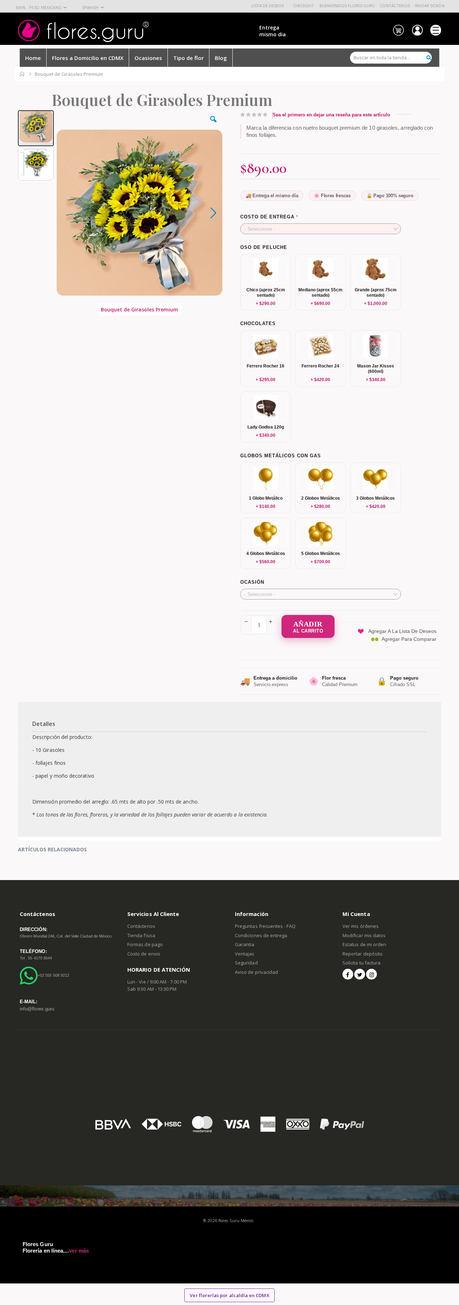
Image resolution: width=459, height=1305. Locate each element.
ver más (79, 1251)
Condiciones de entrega (261, 935)
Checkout (303, 5)
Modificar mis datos (363, 935)
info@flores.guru (37, 1009)
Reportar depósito (362, 953)
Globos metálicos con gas (280, 455)
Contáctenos (395, 5)
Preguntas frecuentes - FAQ (265, 926)
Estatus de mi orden (364, 944)
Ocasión (252, 582)
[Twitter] (359, 974)
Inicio (22, 74)
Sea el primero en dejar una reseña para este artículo (331, 114)
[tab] (229, 716)
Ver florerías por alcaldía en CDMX (229, 1295)
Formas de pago (145, 944)
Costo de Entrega (267, 216)
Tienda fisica (141, 935)
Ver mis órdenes (360, 926)
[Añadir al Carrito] (308, 626)
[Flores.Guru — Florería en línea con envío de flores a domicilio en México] (83, 31)
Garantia (245, 944)
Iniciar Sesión (430, 5)
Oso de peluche (263, 247)
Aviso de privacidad (256, 972)
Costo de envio (143, 953)
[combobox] (391, 57)
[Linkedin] (371, 974)
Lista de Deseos (267, 5)
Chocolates (258, 323)
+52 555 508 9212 (53, 975)
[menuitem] (220, 57)
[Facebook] (347, 974)
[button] (213, 124)
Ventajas (245, 953)
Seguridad (246, 962)
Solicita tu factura (361, 962)
